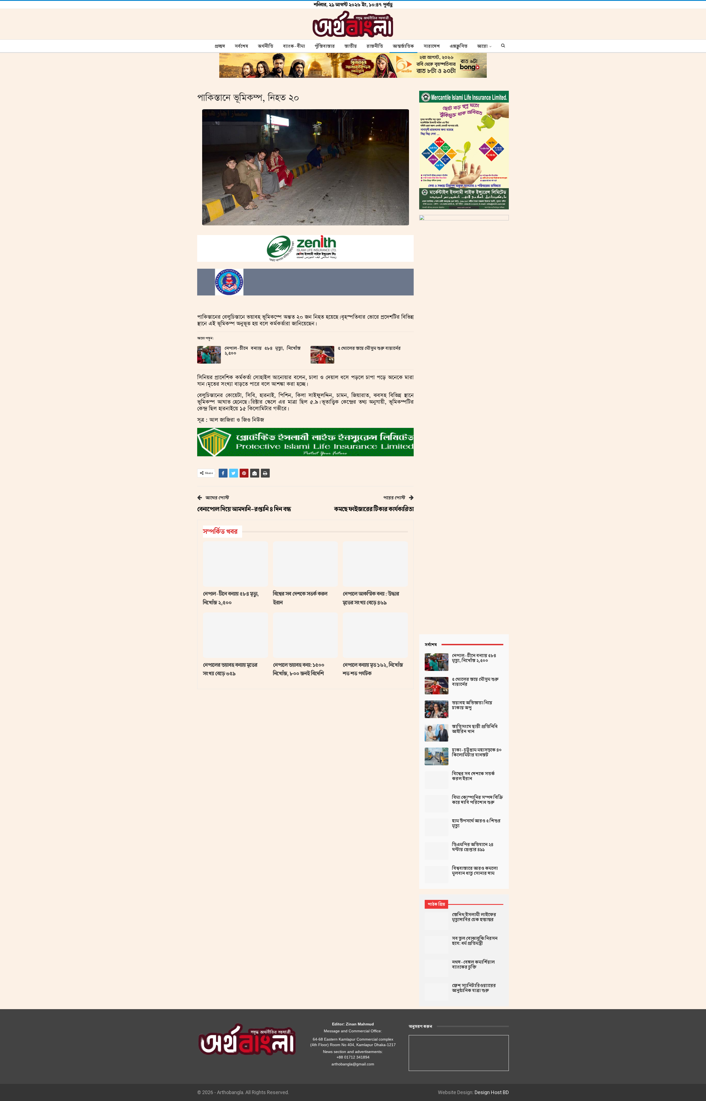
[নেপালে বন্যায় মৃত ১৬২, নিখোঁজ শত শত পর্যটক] (375, 635)
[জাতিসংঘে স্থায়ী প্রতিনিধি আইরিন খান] (436, 733)
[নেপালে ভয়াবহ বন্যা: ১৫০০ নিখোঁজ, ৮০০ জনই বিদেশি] (305, 635)
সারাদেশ (432, 46)
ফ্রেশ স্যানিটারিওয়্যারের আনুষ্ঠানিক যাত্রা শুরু (474, 988)
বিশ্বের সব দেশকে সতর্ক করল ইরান (473, 776)
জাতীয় (350, 46)
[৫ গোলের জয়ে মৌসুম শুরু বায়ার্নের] (322, 355)
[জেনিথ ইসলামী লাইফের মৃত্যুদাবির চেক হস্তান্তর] (436, 921)
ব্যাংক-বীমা (294, 46)
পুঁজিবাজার (325, 46)
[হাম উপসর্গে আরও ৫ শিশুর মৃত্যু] (436, 827)
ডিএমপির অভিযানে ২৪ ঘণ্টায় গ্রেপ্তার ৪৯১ (472, 847)
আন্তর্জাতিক (403, 46)
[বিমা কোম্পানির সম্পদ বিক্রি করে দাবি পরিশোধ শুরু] (436, 804)
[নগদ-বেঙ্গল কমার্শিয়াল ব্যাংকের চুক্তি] (436, 968)
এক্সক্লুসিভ (458, 46)
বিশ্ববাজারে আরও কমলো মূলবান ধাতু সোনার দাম (475, 871)
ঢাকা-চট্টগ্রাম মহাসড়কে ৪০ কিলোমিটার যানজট (477, 752)
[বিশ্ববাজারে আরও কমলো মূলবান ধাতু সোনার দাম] (436, 875)
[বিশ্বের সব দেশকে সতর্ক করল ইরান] (305, 564)
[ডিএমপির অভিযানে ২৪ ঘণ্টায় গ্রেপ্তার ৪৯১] (436, 851)
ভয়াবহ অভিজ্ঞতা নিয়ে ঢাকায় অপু (472, 705)
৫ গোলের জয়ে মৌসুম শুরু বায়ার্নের (369, 348)
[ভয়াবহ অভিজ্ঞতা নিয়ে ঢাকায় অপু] (436, 709)
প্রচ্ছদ (220, 46)
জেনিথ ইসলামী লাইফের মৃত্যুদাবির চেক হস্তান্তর (474, 917)
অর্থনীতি (265, 46)
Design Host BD (492, 1092)
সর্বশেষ (241, 46)
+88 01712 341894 (353, 1057)
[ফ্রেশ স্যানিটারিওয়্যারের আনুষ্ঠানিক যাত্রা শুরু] (436, 992)
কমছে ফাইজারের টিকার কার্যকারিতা (374, 509)
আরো (482, 46)
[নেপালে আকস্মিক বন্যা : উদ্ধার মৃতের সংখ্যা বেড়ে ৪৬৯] (375, 564)
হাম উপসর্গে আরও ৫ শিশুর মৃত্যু (476, 823)
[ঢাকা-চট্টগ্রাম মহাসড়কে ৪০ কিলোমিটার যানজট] (436, 756)
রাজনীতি (375, 46)
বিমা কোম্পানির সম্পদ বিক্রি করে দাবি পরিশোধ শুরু (477, 800)
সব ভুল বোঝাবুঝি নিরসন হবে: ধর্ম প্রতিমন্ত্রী (475, 941)
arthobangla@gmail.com (352, 1064)
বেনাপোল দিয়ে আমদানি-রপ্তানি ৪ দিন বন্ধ (244, 509)
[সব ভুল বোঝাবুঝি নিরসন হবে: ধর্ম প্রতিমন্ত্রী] (436, 945)
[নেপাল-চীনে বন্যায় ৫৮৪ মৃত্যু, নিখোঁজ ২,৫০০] (209, 355)
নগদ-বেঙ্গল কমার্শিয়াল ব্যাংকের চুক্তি (473, 965)
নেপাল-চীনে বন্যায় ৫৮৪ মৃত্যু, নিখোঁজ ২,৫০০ (262, 351)
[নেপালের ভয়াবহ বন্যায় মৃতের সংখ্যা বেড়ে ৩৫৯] (235, 635)
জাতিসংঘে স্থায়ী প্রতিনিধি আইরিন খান (475, 729)
